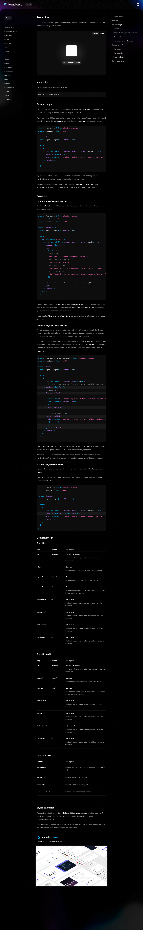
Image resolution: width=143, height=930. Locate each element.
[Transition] (34, 543)
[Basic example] (34, 104)
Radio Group (9, 88)
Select (6, 92)
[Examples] (34, 196)
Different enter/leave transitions (125, 33)
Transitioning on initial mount (124, 41)
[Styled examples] (34, 807)
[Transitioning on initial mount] (34, 464)
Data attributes (119, 57)
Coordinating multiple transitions (125, 37)
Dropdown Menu (10, 31)
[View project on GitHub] (138, 4)
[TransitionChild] (34, 654)
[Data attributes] (34, 755)
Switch (6, 96)
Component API (117, 45)
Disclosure (8, 35)
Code (102, 33)
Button (6, 63)
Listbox (7, 84)
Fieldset (7, 75)
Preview (95, 33)
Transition (8, 51)
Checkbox (8, 67)
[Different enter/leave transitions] (34, 201)
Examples (115, 29)
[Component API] (34, 537)
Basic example (117, 25)
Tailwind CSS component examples (76, 813)
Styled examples (118, 61)
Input (6, 79)
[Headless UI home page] (13, 4)
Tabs (6, 47)
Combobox (8, 71)
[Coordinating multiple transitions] (34, 325)
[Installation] (34, 82)
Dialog (6, 39)
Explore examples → (51, 841)
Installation (116, 21)
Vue (16, 18)
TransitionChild (119, 53)
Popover (7, 43)
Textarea (7, 100)
